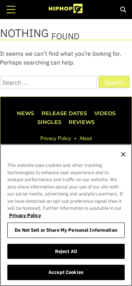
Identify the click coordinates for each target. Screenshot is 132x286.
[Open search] (123, 9)
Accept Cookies (66, 272)
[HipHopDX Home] (65, 9)
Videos (104, 113)
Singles (49, 122)
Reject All (66, 251)
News (25, 113)
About (86, 138)
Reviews (82, 122)
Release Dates (64, 113)
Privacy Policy (55, 138)
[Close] (123, 154)
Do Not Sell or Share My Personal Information (66, 230)
